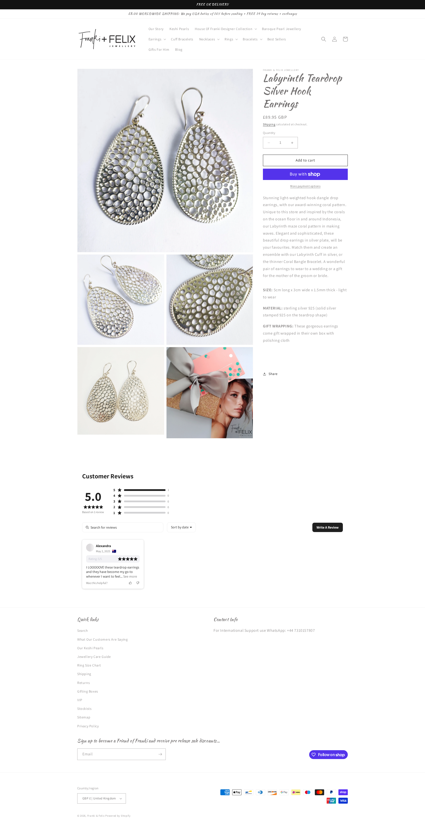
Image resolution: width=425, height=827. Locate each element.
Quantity (269, 133)
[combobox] (181, 527)
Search (82, 630)
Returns (83, 683)
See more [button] (129, 576)
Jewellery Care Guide (94, 656)
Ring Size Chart (89, 665)
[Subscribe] (160, 754)
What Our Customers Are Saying (102, 639)
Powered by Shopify (118, 815)
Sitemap (83, 717)
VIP (79, 700)
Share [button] (273, 374)
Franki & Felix (96, 815)
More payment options (305, 186)
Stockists (84, 708)
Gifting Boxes (87, 691)
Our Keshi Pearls (90, 648)
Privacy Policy (88, 726)
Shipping (269, 124)
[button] (225, 29)
